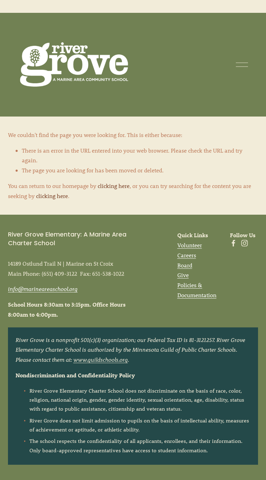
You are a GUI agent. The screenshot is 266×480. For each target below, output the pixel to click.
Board (184, 265)
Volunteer (189, 245)
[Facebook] (233, 243)
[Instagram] (244, 243)
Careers (186, 255)
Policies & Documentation (196, 290)
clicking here (114, 185)
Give (183, 274)
